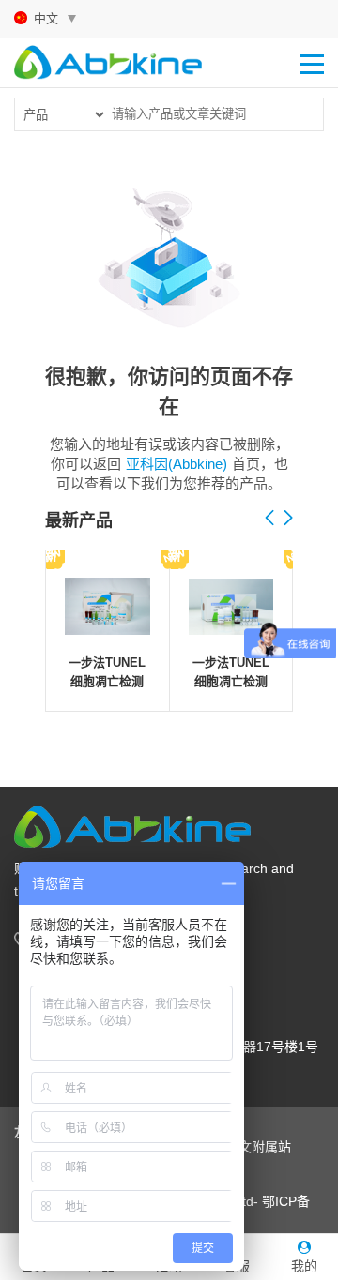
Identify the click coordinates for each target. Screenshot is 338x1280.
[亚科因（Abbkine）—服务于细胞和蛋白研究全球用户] (108, 59)
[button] (288, 518)
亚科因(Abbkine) (176, 464)
